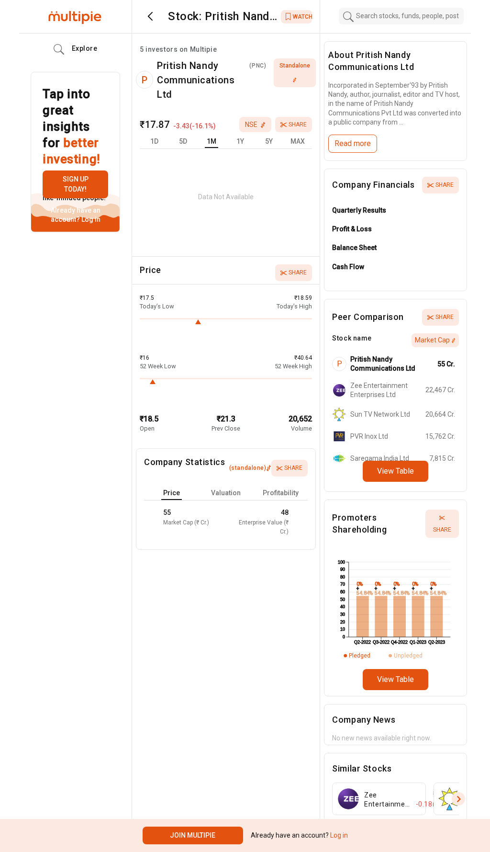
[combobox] (401, 16)
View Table (395, 471)
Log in (90, 219)
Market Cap (432, 340)
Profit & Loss (352, 229)
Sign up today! (76, 184)
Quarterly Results (359, 210)
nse (251, 124)
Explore (85, 48)
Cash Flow (348, 267)
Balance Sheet (354, 247)
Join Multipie (192, 835)
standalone (294, 65)
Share (298, 124)
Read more (352, 143)
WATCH (302, 16)
